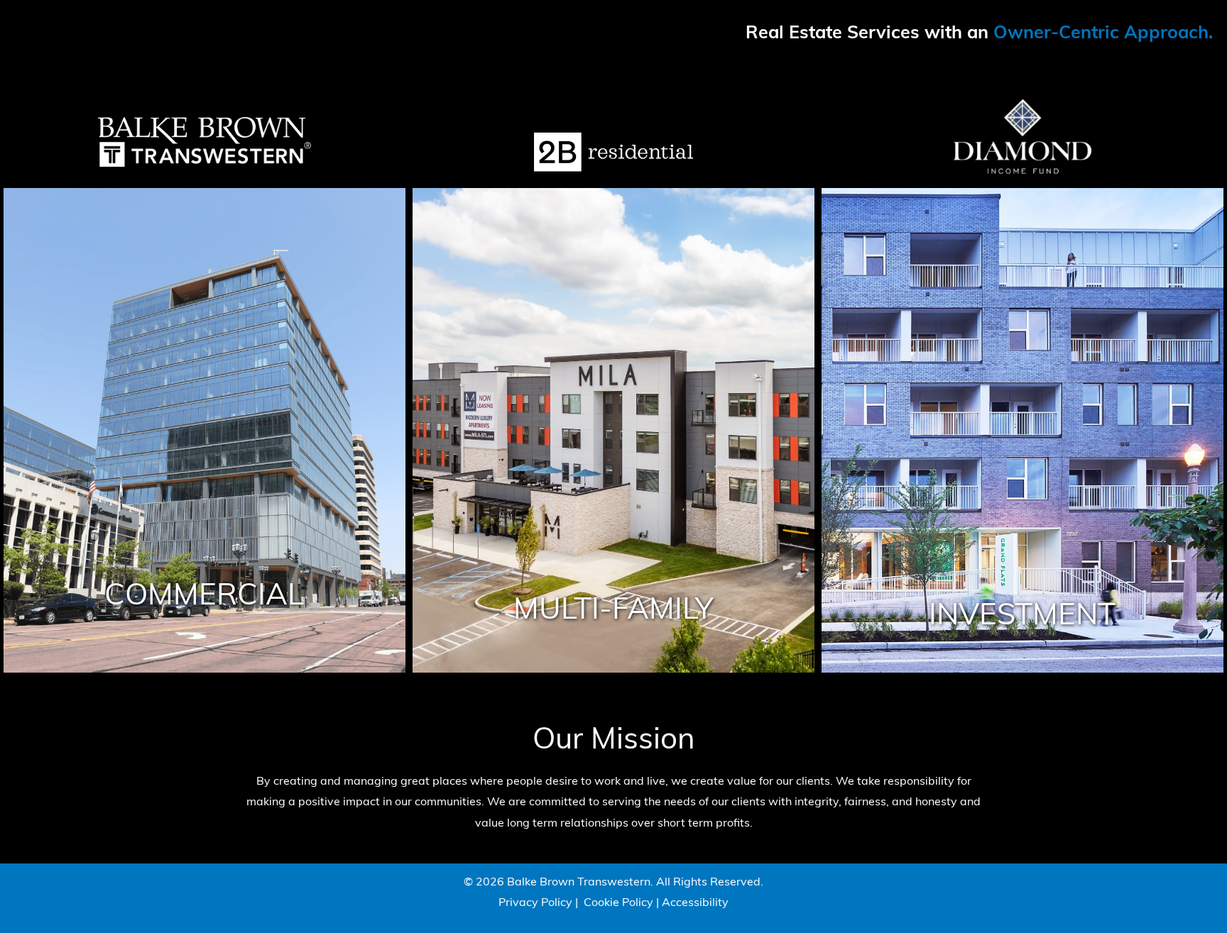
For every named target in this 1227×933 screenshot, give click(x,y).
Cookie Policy (618, 903)
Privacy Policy (535, 903)
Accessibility (695, 903)
